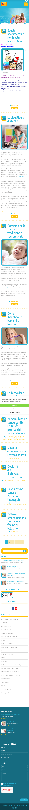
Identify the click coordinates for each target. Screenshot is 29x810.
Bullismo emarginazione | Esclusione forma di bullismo (17, 521)
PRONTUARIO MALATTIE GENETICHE (10, 675)
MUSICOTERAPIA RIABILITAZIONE (10, 672)
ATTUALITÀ (4, 622)
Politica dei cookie (16, 401)
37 (19, 542)
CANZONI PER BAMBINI (7, 633)
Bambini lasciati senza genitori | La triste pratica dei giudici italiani (17, 426)
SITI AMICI (3, 686)
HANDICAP (4, 658)
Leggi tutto (14, 108)
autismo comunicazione (12, 504)
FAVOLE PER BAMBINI (7, 644)
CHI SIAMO (3, 747)
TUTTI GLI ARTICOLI (6, 689)
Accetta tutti (14, 405)
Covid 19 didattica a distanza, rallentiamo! (15, 472)
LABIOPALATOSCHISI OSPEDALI (9, 668)
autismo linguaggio (14, 505)
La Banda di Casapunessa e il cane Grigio (11, 665)
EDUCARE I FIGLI (5, 640)
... (22, 562)
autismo (4, 504)
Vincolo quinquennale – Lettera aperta (16, 451)
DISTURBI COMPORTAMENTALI (9, 637)
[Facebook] (13, 608)
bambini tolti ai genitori (8, 439)
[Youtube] (3, 1)
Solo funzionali (14, 408)
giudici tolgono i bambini (19, 439)
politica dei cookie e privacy (7, 785)
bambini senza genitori (11, 438)
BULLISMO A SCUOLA (6, 630)
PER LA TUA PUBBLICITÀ (6, 754)
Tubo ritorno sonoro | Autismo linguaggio (15, 494)
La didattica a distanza (12, 566)
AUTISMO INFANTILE (6, 626)
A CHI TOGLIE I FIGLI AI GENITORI (9, 619)
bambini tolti (19, 438)
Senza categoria (5, 682)
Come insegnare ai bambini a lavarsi (16, 581)
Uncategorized (5, 693)
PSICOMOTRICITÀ (5, 679)
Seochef (25, 805)
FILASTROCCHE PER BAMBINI (9, 647)
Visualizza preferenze (14, 412)
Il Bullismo (4, 661)
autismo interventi (23, 504)
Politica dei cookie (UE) (6, 757)
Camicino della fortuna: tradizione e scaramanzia (16, 574)
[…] (2, 103)
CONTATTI (3, 751)
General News (5, 651)
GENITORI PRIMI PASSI (7, 654)
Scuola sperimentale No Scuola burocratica (12, 560)
